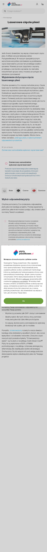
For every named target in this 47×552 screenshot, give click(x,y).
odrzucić (25, 279)
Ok (23, 301)
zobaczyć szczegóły (20, 281)
